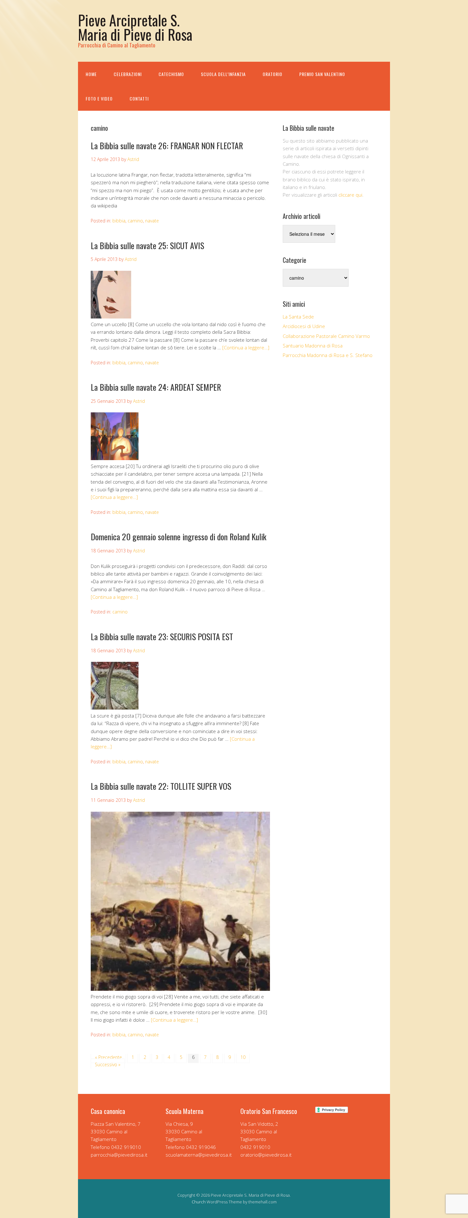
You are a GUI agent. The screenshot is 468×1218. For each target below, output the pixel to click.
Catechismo (171, 74)
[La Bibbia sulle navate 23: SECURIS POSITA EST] (114, 707)
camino (135, 221)
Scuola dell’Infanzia (223, 74)
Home (91, 74)
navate (152, 221)
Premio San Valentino (322, 74)
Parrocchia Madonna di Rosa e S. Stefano (327, 355)
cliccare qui (350, 195)
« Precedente (108, 1057)
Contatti (139, 98)
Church (199, 1202)
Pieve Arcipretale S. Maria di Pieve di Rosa (135, 27)
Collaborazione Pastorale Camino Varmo (326, 336)
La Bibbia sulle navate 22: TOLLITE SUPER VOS (161, 786)
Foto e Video (99, 98)
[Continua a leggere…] (245, 347)
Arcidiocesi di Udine (304, 326)
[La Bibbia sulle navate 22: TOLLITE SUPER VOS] (180, 989)
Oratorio (272, 74)
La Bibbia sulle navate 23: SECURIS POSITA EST (162, 636)
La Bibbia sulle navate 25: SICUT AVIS (147, 245)
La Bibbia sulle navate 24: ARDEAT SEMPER (156, 387)
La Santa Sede (298, 316)
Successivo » (107, 1064)
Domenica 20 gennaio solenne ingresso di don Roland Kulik (178, 536)
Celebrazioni (128, 74)
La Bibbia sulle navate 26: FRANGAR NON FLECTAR (167, 145)
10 (242, 1057)
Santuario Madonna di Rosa (313, 345)
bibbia (118, 221)
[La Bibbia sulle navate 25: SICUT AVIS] (114, 316)
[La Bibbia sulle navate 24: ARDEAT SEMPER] (114, 458)
